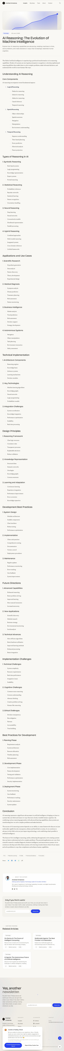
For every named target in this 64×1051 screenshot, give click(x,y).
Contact (50, 3)
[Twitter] (14, 889)
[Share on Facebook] (15, 860)
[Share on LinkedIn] (11, 860)
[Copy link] (22, 860)
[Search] (60, 3)
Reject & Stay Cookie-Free (31, 1045)
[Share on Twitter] (8, 860)
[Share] (60, 1038)
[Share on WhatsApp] (18, 860)
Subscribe (35, 911)
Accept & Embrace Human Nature (13, 1045)
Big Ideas (32, 3)
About (44, 3)
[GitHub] (16, 889)
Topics (19, 1026)
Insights (25, 3)
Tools (38, 3)
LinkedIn (37, 1023)
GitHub (37, 1020)
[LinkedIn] (12, 889)
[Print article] (60, 1047)
